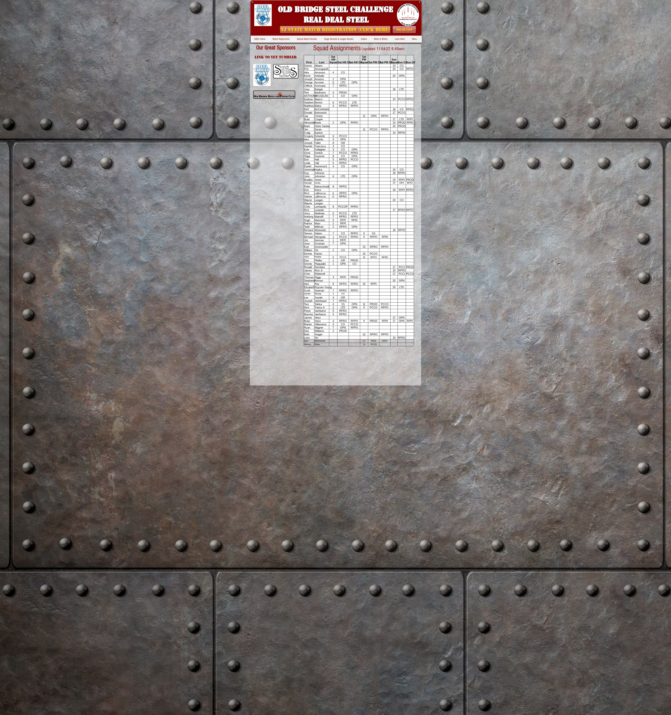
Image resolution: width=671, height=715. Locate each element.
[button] (338, 39)
